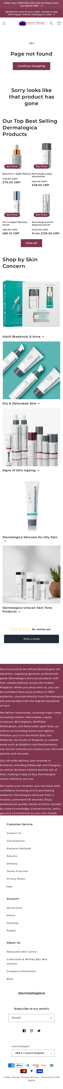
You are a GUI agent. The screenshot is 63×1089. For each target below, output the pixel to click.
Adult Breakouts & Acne (21, 336)
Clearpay (12, 922)
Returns (12, 856)
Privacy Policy (16, 878)
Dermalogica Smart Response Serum (43, 223)
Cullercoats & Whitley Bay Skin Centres (27, 961)
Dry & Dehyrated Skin (19, 403)
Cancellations (16, 840)
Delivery (12, 863)
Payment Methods (19, 848)
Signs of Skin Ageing (19, 470)
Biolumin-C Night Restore (17, 173)
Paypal (11, 930)
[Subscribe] (50, 1018)
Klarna (11, 915)
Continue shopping (31, 66)
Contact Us (14, 833)
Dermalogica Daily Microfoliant (42, 175)
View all (31, 243)
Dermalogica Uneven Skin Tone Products (27, 609)
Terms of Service (17, 871)
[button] (4, 23)
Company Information (21, 971)
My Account (14, 907)
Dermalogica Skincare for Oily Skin (30, 537)
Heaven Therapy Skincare (25, 1077)
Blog (10, 978)
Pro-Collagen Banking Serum (15, 223)
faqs (9, 886)
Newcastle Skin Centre (22, 951)
